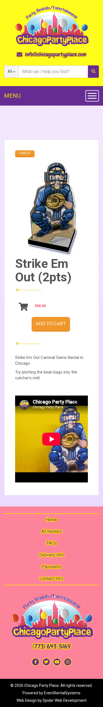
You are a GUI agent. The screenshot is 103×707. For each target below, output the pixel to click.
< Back (24, 153)
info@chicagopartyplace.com (55, 54)
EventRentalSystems (62, 693)
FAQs (51, 543)
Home (51, 519)
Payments (51, 566)
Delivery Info (51, 554)
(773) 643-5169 (51, 646)
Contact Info (51, 578)
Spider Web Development (65, 700)
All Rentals (51, 531)
